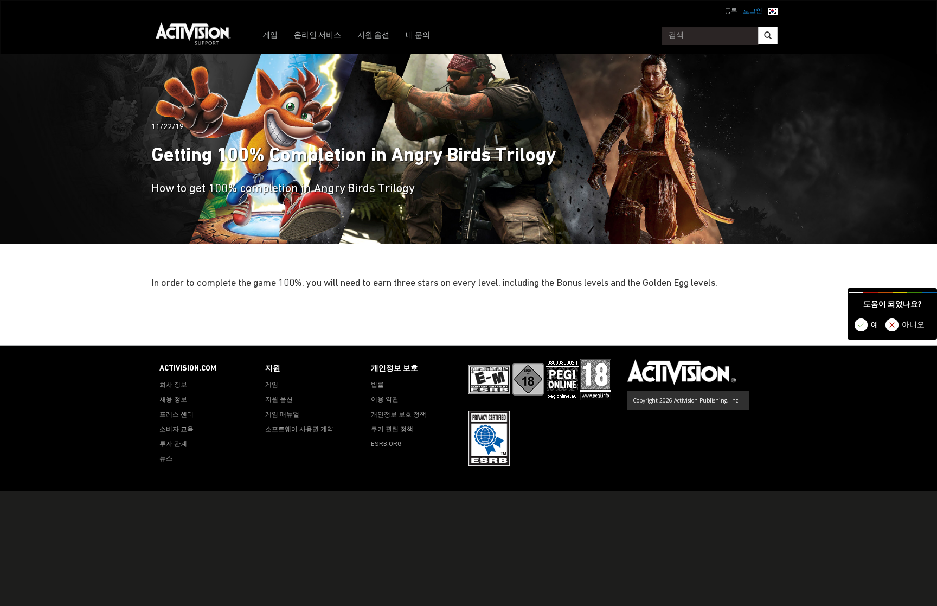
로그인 (752, 11)
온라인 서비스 (317, 35)
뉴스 (165, 459)
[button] (773, 10)
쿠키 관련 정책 (392, 429)
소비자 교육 (176, 429)
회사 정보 (173, 385)
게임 (270, 35)
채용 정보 (173, 400)
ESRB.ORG (386, 444)
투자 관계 (173, 444)
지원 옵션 (373, 35)
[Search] (768, 35)
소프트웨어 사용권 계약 (299, 429)
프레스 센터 (176, 415)
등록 (730, 11)
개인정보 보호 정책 (398, 415)
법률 (377, 385)
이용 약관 (385, 400)
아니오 (913, 325)
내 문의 (418, 35)
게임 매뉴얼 (282, 415)
